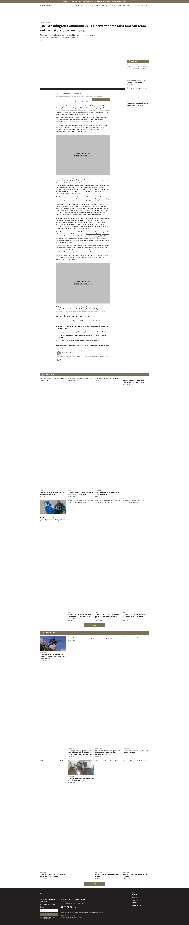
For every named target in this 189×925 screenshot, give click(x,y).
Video (77, 899)
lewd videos (85, 189)
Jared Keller (71, 620)
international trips (66, 189)
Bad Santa (90, 220)
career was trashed (80, 213)
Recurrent (65, 915)
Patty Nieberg (130, 84)
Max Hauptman (44, 37)
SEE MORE (94, 625)
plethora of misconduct (87, 191)
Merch (119, 5)
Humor (48, 22)
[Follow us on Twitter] (139, 5)
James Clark (43, 660)
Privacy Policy (77, 1)
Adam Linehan (43, 496)
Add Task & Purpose (72, 37)
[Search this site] (132, 5)
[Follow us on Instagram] (142, 5)
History (98, 5)
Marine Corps (130, 78)
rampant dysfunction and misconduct (70, 183)
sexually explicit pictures (74, 208)
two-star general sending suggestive (97, 234)
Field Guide (90, 5)
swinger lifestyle (100, 236)
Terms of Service (75, 101)
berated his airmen (76, 210)
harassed (62, 187)
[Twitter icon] (65, 907)
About (71, 899)
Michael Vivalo (99, 496)
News (77, 5)
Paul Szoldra (126, 384)
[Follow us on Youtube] (147, 5)
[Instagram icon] (68, 907)
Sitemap (62, 903)
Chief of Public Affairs (87, 204)
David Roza (98, 756)
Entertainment (98, 490)
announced (87, 110)
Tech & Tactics (106, 5)
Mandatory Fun (43, 652)
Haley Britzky (99, 620)
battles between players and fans (77, 185)
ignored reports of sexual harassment (92, 224)
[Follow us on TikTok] (144, 5)
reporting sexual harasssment (89, 252)
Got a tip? (126, 5)
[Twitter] (58, 360)
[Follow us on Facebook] (136, 5)
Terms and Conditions (71, 903)
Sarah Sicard (126, 878)
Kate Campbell (71, 496)
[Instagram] (60, 360)
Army (128, 101)
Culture (83, 5)
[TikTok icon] (71, 907)
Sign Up (100, 99)
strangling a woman (93, 218)
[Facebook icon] (62, 907)
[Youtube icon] (75, 907)
